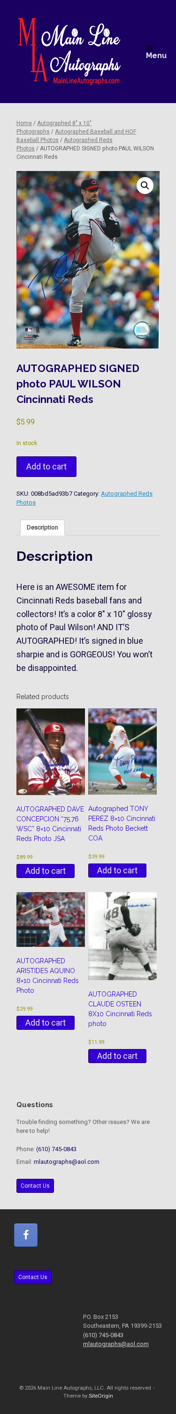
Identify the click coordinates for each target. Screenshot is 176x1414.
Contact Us (35, 1186)
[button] (145, 185)
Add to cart (46, 466)
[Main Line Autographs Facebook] (26, 1235)
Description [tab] (42, 527)
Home (24, 123)
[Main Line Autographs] (69, 51)
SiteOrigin (101, 1395)
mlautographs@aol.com (66, 1161)
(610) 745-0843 (56, 1149)
